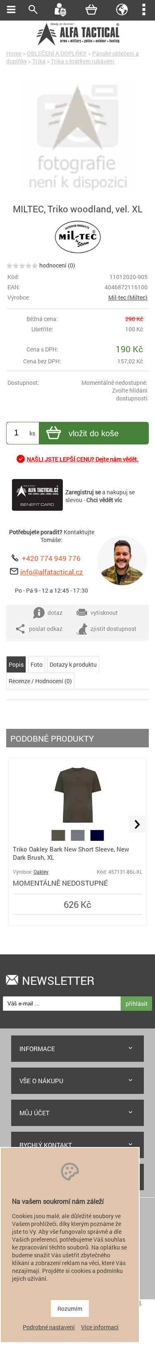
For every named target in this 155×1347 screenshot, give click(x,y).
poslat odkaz (45, 629)
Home (13, 53)
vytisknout (104, 613)
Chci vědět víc (104, 500)
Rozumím (69, 1308)
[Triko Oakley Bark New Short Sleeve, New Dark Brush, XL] (78, 826)
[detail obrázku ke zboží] (77, 137)
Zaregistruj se (83, 492)
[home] (78, 44)
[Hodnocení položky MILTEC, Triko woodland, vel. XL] (22, 265)
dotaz (55, 613)
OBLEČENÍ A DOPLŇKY (57, 53)
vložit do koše (94, 433)
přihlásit (137, 1003)
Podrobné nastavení (49, 1327)
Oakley (40, 872)
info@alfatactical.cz (51, 572)
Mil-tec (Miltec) (128, 297)
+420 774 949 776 (51, 558)
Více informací (100, 1327)
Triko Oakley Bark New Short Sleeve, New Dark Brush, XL (71, 853)
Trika (38, 61)
